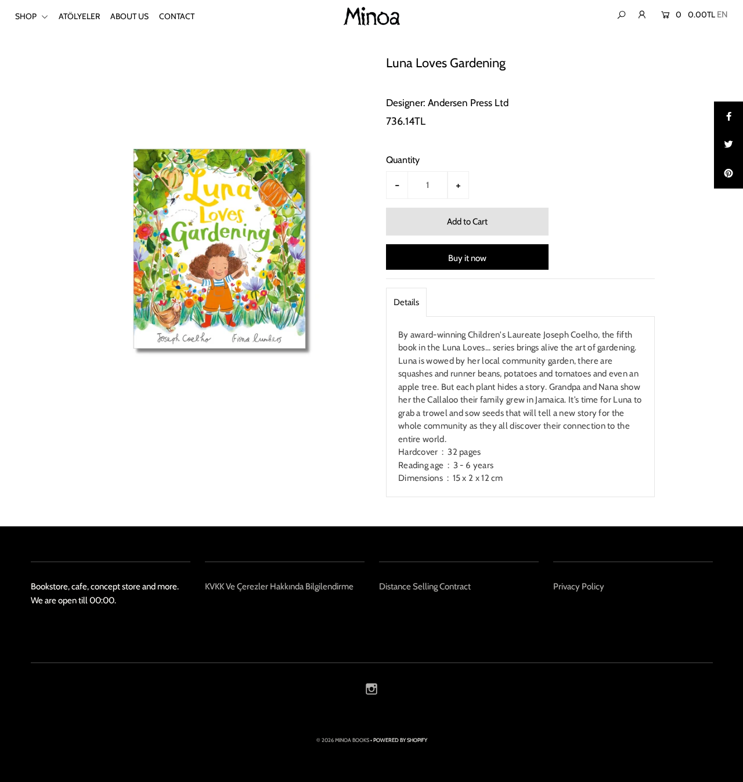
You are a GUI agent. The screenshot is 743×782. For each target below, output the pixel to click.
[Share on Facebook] (728, 116)
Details (406, 302)
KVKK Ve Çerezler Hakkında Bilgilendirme (279, 586)
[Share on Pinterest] (728, 174)
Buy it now (467, 258)
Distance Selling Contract (425, 586)
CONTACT (176, 16)
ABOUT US (129, 16)
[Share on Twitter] (728, 145)
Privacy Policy (578, 586)
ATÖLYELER (79, 16)
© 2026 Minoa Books (342, 740)
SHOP (26, 16)
